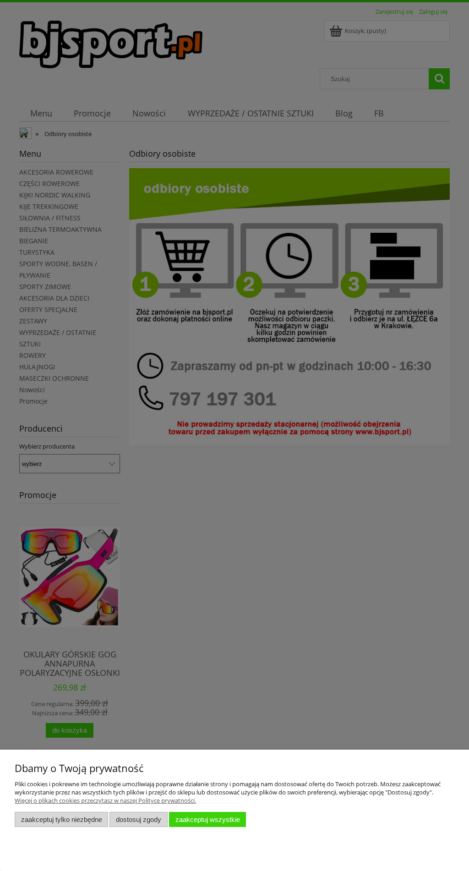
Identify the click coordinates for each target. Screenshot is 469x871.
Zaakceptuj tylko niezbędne (61, 819)
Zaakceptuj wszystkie (207, 819)
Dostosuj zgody (138, 819)
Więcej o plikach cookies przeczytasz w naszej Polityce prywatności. (105, 800)
